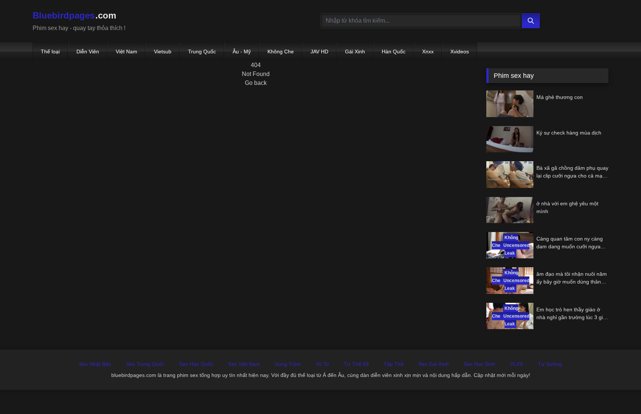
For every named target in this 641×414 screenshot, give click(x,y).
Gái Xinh (355, 51)
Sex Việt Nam (244, 364)
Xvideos (459, 51)
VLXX (516, 364)
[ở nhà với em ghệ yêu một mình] (509, 210)
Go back (256, 83)
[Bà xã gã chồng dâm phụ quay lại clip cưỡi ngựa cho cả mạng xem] (509, 174)
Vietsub (162, 51)
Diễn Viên (87, 51)
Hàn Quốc (393, 51)
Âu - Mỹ (242, 51)
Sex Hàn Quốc (196, 364)
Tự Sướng (550, 364)
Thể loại (50, 51)
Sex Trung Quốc (145, 364)
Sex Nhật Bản (95, 364)
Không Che (280, 51)
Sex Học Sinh (479, 364)
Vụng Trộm (288, 364)
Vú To (322, 364)
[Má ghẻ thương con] (509, 103)
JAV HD (319, 51)
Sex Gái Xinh (433, 364)
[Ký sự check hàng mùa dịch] (509, 139)
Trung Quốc (202, 51)
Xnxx (428, 51)
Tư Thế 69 (356, 364)
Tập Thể (394, 364)
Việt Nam (126, 51)
